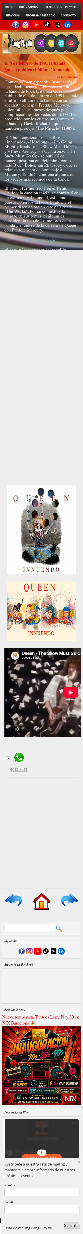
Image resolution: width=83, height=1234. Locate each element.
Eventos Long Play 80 (60, 7)
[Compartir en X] (21, 769)
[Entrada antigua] (69, 906)
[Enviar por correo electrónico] (12, 769)
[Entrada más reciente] (13, 906)
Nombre (9, 1185)
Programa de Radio (40, 15)
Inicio (9, 7)
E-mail (8, 1202)
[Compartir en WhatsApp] (19, 765)
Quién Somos (28, 7)
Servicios (12, 15)
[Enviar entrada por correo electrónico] (7, 757)
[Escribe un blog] (17, 769)
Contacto (68, 15)
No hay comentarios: (68, 76)
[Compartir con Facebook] (25, 769)
